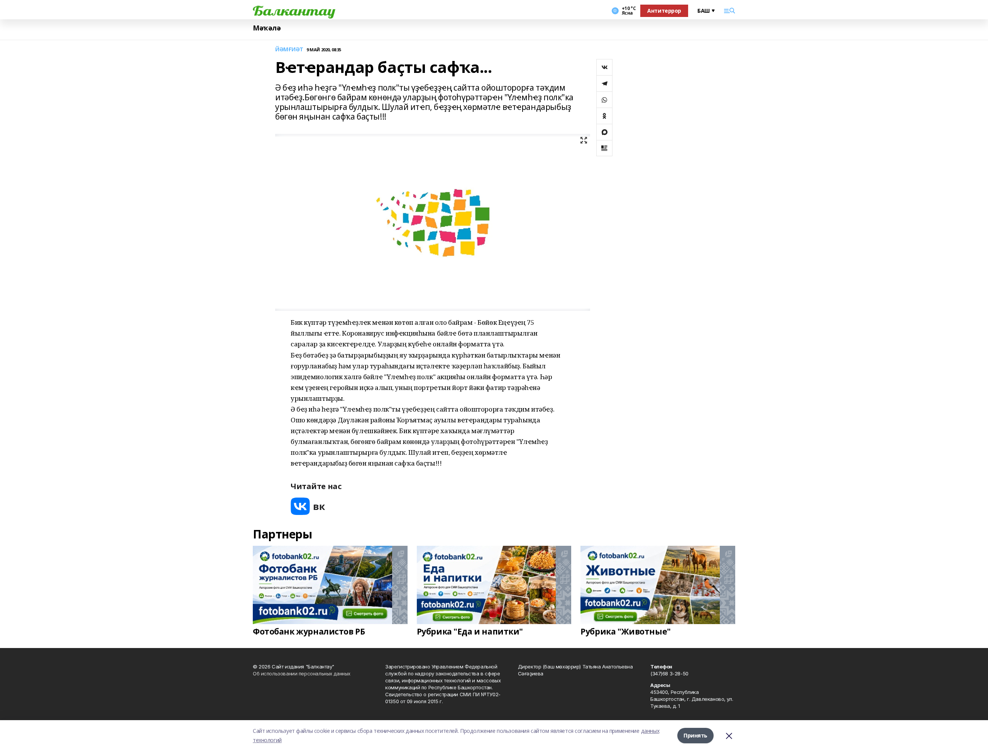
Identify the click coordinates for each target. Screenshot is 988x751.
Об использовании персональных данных (301, 673)
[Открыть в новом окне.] (308, 506)
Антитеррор (664, 10)
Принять (695, 735)
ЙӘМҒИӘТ (289, 49)
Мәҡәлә (267, 28)
